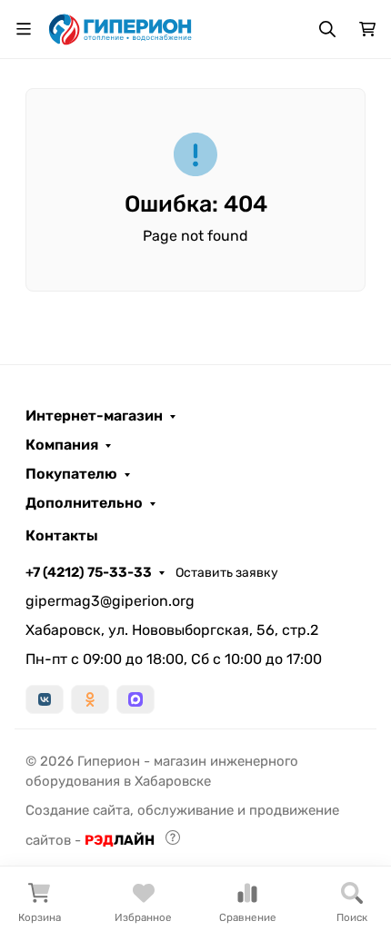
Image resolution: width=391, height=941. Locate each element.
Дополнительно (84, 503)
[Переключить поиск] (327, 29)
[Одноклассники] (90, 699)
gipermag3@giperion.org (110, 600)
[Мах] (135, 699)
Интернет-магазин (94, 416)
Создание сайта (77, 810)
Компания (61, 445)
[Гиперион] (121, 28)
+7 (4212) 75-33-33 (88, 572)
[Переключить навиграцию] (23, 29)
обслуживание (185, 810)
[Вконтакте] (44, 699)
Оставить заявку (226, 572)
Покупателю (71, 474)
